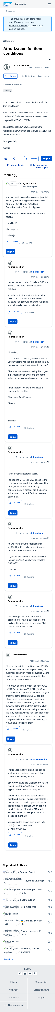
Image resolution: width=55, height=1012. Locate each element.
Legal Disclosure (41, 990)
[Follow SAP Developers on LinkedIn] (35, 973)
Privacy (13, 982)
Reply (10, 252)
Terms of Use (41, 982)
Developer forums (18, 25)
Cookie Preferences (14, 1005)
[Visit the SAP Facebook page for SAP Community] (20, 973)
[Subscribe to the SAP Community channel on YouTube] (30, 973)
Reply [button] (46, 158)
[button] (6, 76)
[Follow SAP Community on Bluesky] (25, 973)
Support (41, 997)
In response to (31, 272)
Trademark (14, 997)
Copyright (13, 990)
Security (8, 91)
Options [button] (49, 60)
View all (6, 959)
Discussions (10, 11)
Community (20, 4)
